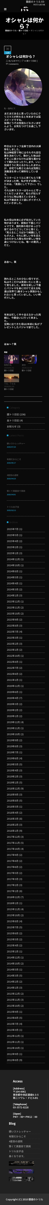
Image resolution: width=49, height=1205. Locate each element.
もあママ (15, 60)
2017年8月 (13, 861)
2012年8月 (13, 1060)
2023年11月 (13, 607)
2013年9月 (13, 1011)
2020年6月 (13, 692)
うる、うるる (10, 383)
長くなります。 (17, 1156)
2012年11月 (13, 1042)
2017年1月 (13, 891)
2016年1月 (13, 903)
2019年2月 (13, 776)
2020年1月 (13, 716)
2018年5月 (13, 806)
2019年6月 (13, 758)
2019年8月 (13, 746)
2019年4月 (13, 770)
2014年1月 (13, 987)
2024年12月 (13, 559)
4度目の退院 (12, 475)
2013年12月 (13, 993)
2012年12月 (13, 1036)
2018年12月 (13, 788)
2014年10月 (13, 963)
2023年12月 (13, 601)
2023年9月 (13, 619)
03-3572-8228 (20, 1107)
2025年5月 (13, 535)
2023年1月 (13, 649)
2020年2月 (13, 710)
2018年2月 (13, 824)
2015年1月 (13, 951)
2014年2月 (13, 981)
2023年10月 (13, 613)
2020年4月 (13, 698)
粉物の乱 (8, 365)
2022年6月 (13, 674)
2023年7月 (13, 631)
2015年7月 (13, 927)
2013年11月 (13, 999)
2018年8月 (13, 800)
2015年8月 (13, 921)
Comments (14, 64)
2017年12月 (13, 836)
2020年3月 (13, 704)
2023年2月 (13, 643)
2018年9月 (13, 794)
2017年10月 (13, 849)
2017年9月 (13, 855)
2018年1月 (13, 830)
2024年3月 (13, 589)
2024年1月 (13, 595)
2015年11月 (13, 909)
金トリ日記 (13, 420)
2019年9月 (13, 740)
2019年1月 (13, 782)
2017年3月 (13, 879)
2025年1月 (13, 553)
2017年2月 (13, 885)
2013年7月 (13, 1023)
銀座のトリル (11, 30)
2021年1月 (13, 680)
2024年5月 (13, 577)
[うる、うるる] (11, 378)
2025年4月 (13, 541)
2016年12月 (13, 897)
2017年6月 (13, 867)
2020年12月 (13, 686)
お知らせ (12, 426)
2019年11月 (13, 728)
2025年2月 (13, 547)
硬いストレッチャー (16, 443)
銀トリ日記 (23, 30)
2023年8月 (13, 625)
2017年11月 (13, 842)
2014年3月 (13, 975)
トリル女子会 (13, 506)
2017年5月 (13, 873)
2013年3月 (13, 1030)
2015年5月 (13, 939)
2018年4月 (13, 812)
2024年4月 (13, 583)
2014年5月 (13, 969)
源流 (24, 365)
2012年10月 (13, 1048)
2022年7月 (13, 667)
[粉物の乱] (11, 359)
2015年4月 (13, 945)
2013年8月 (13, 1017)
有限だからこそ (14, 459)
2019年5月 (13, 764)
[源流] (29, 359)
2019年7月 (13, 752)
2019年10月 (13, 734)
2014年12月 (13, 957)
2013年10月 (13, 1005)
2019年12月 (13, 722)
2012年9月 (13, 1054)
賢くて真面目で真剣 (16, 490)
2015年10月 (13, 915)
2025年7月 (13, 529)
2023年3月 (13, 637)
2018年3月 (13, 818)
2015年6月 (13, 933)
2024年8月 (13, 571)
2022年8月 (13, 661)
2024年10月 (13, 565)
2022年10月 (13, 655)
